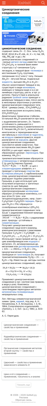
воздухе (9, 137)
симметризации (10, 223)
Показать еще (23, 385)
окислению (23, 135)
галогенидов (23, 254)
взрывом (23, 140)
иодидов (33, 241)
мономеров (29, 87)
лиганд (23, 62)
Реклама (23, 397)
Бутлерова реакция (12, 173)
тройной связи (20, 97)
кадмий (20, 301)
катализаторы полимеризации (18, 292)
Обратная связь (23, 400)
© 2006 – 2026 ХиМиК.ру (23, 395)
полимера (36, 70)
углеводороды (9, 161)
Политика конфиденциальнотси (23, 402)
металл (15, 62)
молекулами (32, 191)
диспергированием (29, 246)
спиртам (30, 171)
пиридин (29, 201)
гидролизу (37, 135)
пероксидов (32, 153)
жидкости (7, 82)
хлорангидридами (11, 168)
